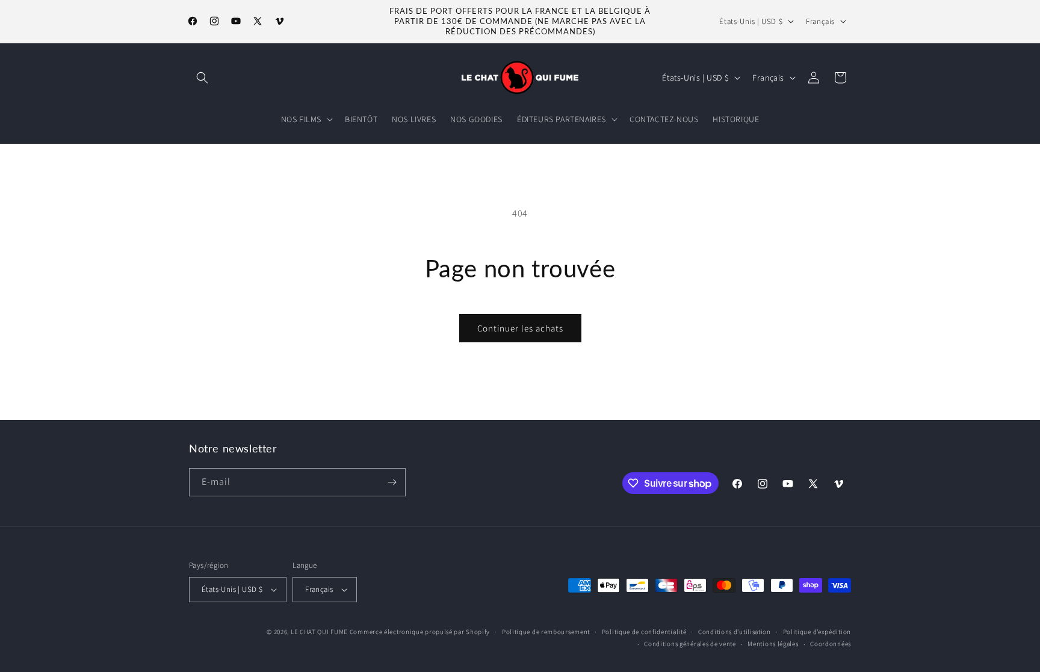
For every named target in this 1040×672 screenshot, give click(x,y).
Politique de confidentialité (644, 631)
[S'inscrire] (392, 482)
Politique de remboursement (546, 631)
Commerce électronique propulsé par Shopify (420, 631)
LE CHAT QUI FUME (319, 631)
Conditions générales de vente (689, 644)
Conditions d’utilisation (734, 631)
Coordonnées (830, 644)
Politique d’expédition (817, 631)
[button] (202, 77)
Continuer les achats (520, 328)
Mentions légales (773, 644)
